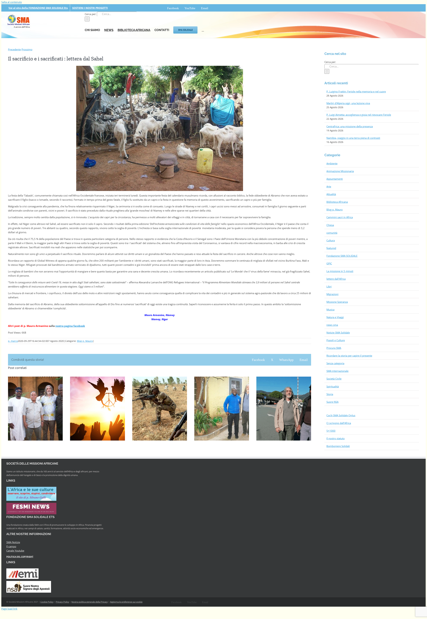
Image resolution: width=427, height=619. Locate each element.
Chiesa (330, 225)
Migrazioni (332, 294)
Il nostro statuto (335, 438)
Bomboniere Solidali (338, 446)
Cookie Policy (47, 601)
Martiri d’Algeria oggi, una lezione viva (348, 103)
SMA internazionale (337, 371)
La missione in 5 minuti (339, 271)
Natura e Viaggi (335, 317)
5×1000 (330, 430)
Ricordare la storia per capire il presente (349, 355)
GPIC (329, 263)
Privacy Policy (62, 601)
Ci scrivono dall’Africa (338, 423)
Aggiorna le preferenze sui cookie (126, 601)
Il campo (11, 546)
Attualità (331, 194)
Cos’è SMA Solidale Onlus (340, 415)
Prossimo (27, 49)
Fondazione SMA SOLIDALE (341, 255)
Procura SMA (333, 348)
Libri (329, 286)
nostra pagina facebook (70, 326)
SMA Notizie (13, 542)
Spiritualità (332, 386)
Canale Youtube (15, 550)
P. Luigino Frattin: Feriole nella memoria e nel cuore (356, 91)
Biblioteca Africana (337, 201)
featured (331, 248)
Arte (328, 186)
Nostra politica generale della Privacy (89, 601)
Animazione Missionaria (340, 171)
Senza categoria (335, 363)
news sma (332, 325)
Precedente (14, 49)
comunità (331, 232)
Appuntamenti (334, 178)
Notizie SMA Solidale (338, 332)
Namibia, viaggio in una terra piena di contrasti (353, 138)
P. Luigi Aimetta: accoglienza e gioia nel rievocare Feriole (358, 114)
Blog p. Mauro (85, 341)
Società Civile (333, 378)
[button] (203, 29)
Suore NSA (332, 401)
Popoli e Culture (335, 340)
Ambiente (331, 163)
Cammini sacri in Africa (339, 217)
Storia (329, 394)
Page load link (9, 608)
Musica (330, 309)
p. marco (13, 341)
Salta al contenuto (11, 2)
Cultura (330, 240)
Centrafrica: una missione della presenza (349, 126)
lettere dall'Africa (336, 278)
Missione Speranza (337, 301)
